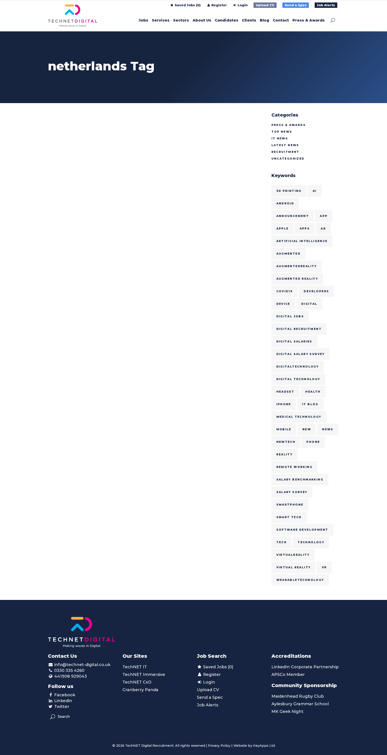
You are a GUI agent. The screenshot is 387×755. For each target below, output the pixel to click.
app (323, 216)
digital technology (298, 379)
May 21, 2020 (60, 159)
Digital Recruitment (299, 329)
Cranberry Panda (140, 689)
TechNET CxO (137, 682)
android (285, 203)
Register (219, 5)
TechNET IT (135, 666)
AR (323, 228)
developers (316, 291)
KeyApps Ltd (264, 746)
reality (284, 454)
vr (324, 567)
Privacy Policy (219, 746)
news (327, 429)
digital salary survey (300, 354)
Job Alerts (326, 5)
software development (302, 529)
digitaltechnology (297, 366)
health (312, 391)
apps (305, 228)
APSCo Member (288, 674)
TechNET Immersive (144, 674)
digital (309, 303)
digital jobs (290, 316)
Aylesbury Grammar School (300, 703)
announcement (292, 216)
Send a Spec (296, 5)
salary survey (291, 492)
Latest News (285, 145)
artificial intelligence (302, 241)
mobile (283, 429)
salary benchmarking (300, 479)
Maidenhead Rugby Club (297, 696)
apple (282, 228)
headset (285, 391)
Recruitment (285, 152)
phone (313, 441)
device (283, 303)
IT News (279, 138)
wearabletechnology (300, 580)
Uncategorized (288, 158)
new (306, 429)
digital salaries (294, 341)
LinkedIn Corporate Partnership (305, 666)
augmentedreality (296, 266)
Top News (281, 131)
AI (315, 191)
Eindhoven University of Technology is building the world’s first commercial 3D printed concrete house (78, 198)
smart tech (289, 517)
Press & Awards (288, 125)
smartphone (289, 504)
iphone (283, 404)
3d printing (289, 191)
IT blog (310, 404)
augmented (288, 253)
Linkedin (63, 700)
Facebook (64, 694)
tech (281, 542)
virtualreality (293, 554)
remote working (294, 467)
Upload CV (265, 5)
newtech (286, 441)
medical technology (298, 416)
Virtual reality (293, 567)
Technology (311, 542)
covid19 (284, 291)
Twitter (61, 706)
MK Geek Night (287, 711)
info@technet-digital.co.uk (82, 664)
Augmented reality (297, 278)
